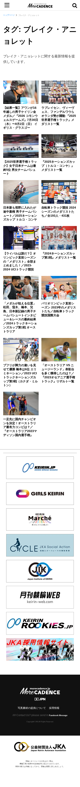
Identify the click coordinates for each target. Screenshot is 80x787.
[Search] (74, 5)
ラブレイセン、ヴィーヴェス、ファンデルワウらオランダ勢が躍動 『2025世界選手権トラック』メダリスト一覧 (58, 116)
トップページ (9, 15)
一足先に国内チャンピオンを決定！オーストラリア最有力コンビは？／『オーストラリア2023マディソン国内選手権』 (20, 427)
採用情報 (54, 707)
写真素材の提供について (32, 707)
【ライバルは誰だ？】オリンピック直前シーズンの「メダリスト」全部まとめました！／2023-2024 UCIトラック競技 (19, 261)
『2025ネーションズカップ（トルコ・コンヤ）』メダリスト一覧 (58, 165)
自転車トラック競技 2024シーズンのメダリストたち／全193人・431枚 (58, 211)
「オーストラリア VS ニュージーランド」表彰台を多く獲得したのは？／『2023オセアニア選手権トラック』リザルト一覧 (58, 373)
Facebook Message (58, 715)
